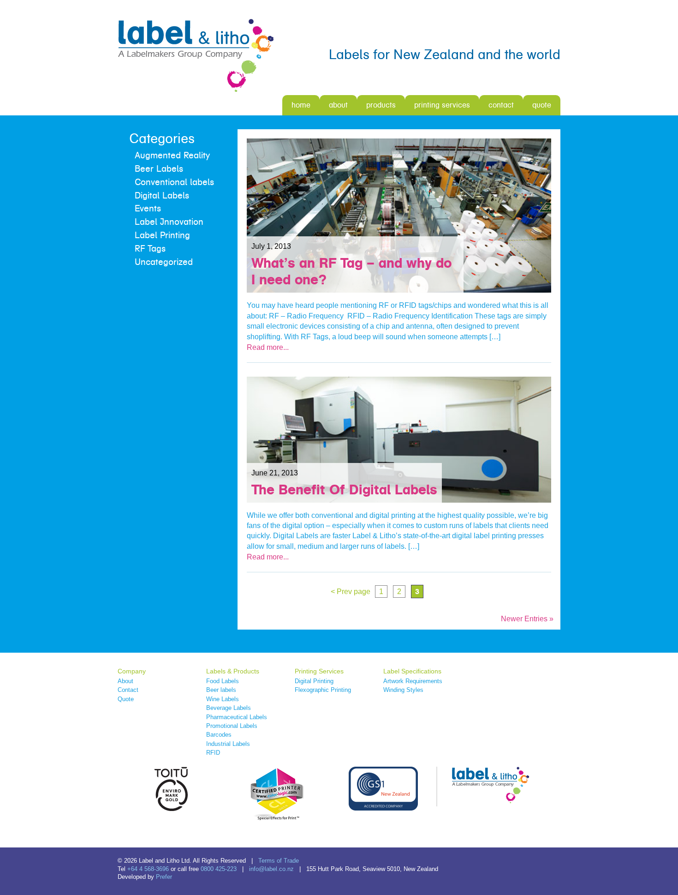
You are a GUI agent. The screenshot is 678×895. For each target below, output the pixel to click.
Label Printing (162, 235)
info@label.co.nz (271, 868)
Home (300, 105)
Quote (541, 105)
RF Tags (150, 249)
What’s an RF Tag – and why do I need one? (351, 271)
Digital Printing (314, 681)
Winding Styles (403, 689)
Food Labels (222, 681)
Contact (501, 105)
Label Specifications (412, 671)
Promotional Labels (231, 725)
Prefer (164, 876)
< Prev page (350, 591)
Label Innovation (169, 222)
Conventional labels (174, 182)
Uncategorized (164, 262)
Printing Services (442, 105)
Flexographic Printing (323, 689)
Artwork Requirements (412, 681)
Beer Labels (159, 169)
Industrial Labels (228, 743)
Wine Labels (222, 699)
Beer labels (221, 689)
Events (148, 209)
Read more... (268, 347)
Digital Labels (162, 196)
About (338, 105)
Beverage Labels (228, 707)
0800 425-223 (219, 868)
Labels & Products (232, 671)
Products (381, 105)
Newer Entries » (527, 619)
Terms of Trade (278, 860)
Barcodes (219, 734)
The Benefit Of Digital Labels (344, 489)
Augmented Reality (172, 155)
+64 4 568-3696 (148, 868)
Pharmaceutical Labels (236, 717)
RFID (213, 752)
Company (132, 671)
